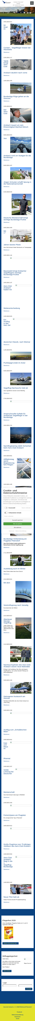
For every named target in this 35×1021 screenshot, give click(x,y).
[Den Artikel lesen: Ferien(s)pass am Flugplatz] (20, 805)
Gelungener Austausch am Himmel (14, 697)
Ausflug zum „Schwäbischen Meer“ (15, 731)
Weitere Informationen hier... (11, 943)
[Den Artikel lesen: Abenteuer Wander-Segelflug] (23, 638)
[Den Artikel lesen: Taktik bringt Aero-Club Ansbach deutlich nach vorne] (20, 69)
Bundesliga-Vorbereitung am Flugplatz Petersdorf (15, 540)
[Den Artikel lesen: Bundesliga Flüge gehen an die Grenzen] (20, 93)
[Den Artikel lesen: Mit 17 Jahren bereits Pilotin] (20, 241)
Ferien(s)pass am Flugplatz (15, 815)
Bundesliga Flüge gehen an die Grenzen (16, 97)
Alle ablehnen (17, 527)
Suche (17, 1018)
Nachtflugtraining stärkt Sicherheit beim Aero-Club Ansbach (17, 447)
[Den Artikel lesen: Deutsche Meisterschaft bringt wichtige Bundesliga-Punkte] (21, 214)
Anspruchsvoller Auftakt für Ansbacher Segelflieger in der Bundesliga (16, 415)
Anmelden (28, 988)
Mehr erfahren (7, 971)
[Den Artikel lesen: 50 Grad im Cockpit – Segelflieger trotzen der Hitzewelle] (20, 44)
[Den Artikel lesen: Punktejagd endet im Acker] (20, 359)
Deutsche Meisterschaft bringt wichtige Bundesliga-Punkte (16, 219)
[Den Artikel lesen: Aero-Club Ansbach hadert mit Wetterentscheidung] (23, 285)
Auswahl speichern (17, 520)
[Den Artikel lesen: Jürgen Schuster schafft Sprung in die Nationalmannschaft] (20, 178)
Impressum (17, 1016)
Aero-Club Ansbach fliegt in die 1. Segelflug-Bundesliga (8, 862)
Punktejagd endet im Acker (14, 363)
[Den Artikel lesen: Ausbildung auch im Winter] (20, 565)
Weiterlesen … (7, 52)
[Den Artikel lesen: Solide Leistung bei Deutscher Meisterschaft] (23, 769)
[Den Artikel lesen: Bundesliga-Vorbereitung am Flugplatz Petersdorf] (20, 535)
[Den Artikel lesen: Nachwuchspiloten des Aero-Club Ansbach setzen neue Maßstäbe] (20, 661)
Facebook (19, 1012)
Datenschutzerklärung (17, 1014)
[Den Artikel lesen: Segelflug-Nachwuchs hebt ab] (20, 384)
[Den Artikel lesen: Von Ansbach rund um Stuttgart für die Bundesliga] (20, 152)
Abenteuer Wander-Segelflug (8, 621)
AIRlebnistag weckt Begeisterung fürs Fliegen (9, 462)
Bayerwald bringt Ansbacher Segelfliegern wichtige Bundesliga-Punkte (15, 273)
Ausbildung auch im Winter (14, 569)
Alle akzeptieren (17, 523)
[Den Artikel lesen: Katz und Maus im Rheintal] (20, 742)
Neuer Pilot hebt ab (11, 897)
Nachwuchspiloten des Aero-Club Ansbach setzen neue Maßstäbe (17, 666)
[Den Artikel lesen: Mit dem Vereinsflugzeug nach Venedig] (23, 602)
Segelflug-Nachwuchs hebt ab (16, 388)
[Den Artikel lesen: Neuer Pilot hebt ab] (20, 893)
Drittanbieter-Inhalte (15, 512)
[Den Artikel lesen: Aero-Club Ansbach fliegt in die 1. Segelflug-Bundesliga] (23, 857)
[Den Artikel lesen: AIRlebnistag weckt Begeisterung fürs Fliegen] (23, 478)
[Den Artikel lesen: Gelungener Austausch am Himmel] (20, 693)
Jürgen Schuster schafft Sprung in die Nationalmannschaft (17, 183)
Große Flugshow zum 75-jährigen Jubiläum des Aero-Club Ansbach (17, 845)
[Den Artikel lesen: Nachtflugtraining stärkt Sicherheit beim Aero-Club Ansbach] (20, 442)
